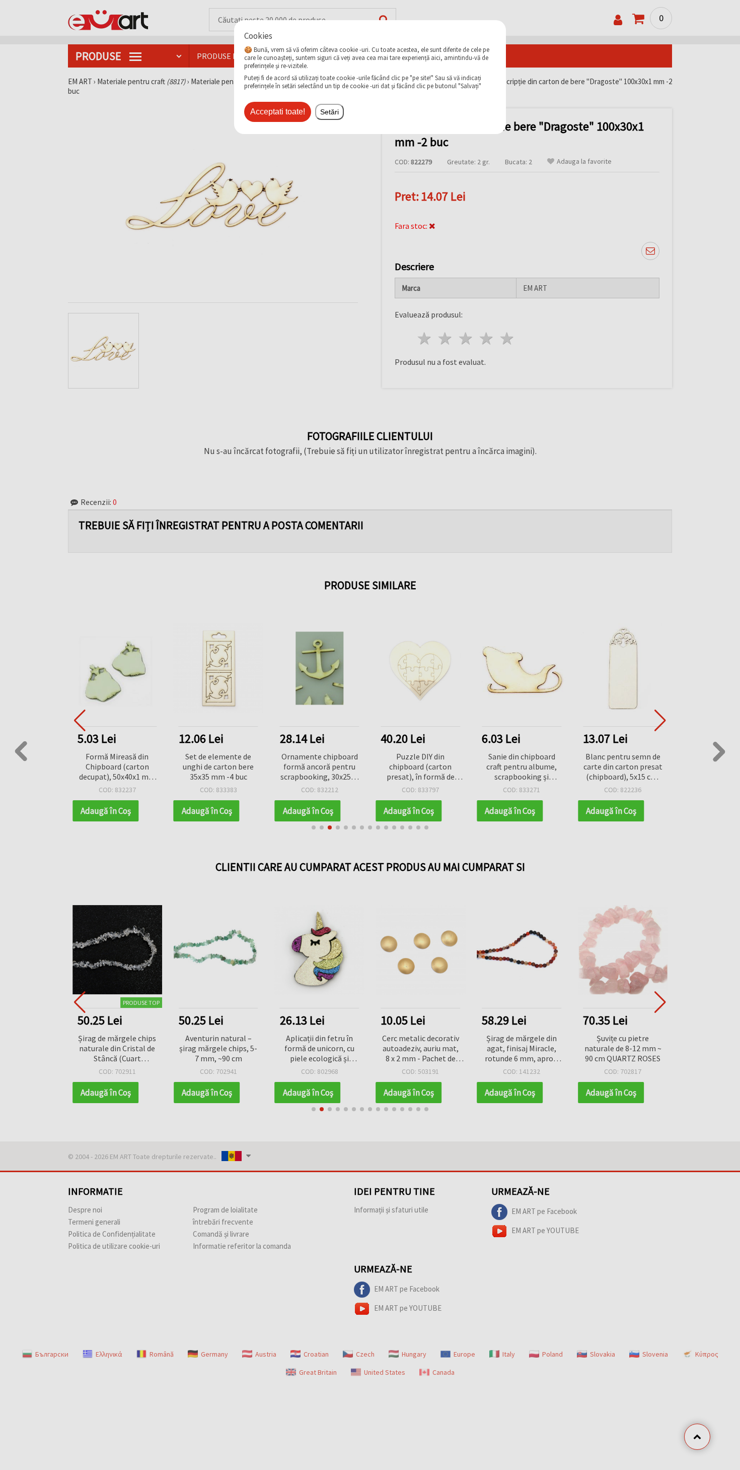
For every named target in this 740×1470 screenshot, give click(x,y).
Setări (329, 112)
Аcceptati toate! (277, 111)
